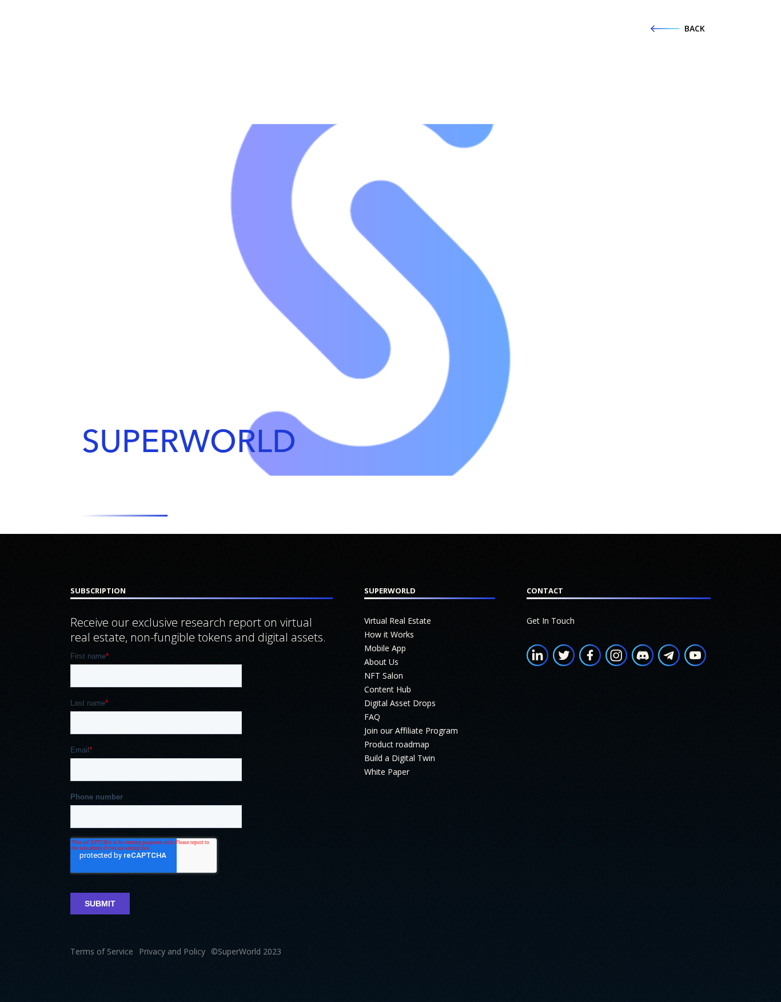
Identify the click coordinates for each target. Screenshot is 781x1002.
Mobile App (385, 648)
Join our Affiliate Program (411, 730)
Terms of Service (101, 951)
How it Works (389, 634)
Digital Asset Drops (400, 703)
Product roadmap (396, 744)
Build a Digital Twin (399, 758)
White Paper (386, 771)
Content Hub (387, 689)
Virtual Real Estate (397, 620)
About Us (381, 661)
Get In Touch (551, 620)
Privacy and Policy (172, 951)
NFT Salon (383, 675)
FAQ (372, 716)
